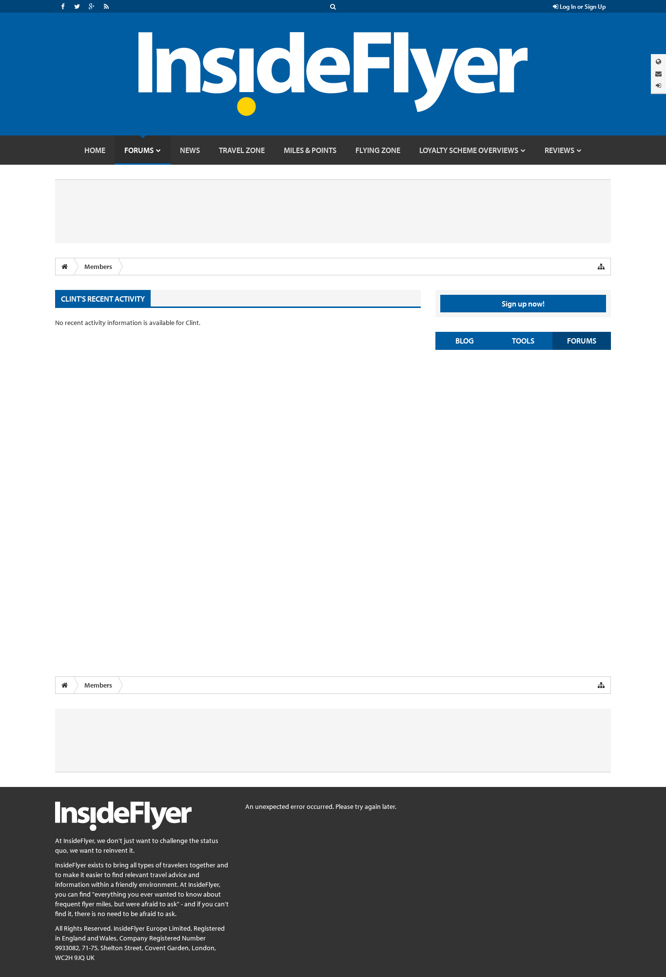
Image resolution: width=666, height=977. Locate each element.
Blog (464, 340)
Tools (523, 340)
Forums (581, 340)
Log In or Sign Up (582, 6)
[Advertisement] (523, 428)
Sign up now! (523, 303)
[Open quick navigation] (601, 266)
